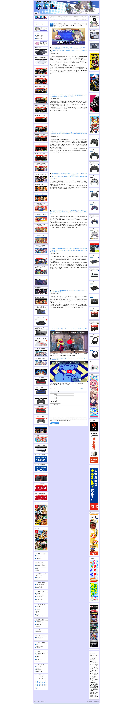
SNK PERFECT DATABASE (41, 567)
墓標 (37, 568)
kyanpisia (38, 609)
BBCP (95, 655)
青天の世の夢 (38, 601)
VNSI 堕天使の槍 (39, 637)
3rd (91, 654)
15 (44, 682)
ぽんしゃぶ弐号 (39, 596)
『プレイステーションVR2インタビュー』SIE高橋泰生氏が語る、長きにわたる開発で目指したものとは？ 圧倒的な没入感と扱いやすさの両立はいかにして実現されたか (68, 212)
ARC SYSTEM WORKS (40, 653)
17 (36, 684)
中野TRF (92, 681)
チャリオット (93, 672)
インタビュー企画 (39, 35)
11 (37, 682)
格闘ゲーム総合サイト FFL (41, 701)
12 (39, 682)
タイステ (94, 671)
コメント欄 (55, 404)
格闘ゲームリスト (39, 24)
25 (37, 685)
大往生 (37, 614)
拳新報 (37, 570)
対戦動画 (95, 686)
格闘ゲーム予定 (39, 36)
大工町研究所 (38, 558)
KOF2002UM (93, 659)
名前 (55, 394)
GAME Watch (38, 666)
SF (96, 661)
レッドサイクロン (39, 599)
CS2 (91, 657)
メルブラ (92, 679)
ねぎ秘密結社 (38, 638)
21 (42, 684)
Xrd (90, 662)
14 (42, 682)
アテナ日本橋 (94, 664)
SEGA (37, 657)
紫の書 (37, 578)
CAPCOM (38, 654)
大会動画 (94, 685)
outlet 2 (37, 644)
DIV (37, 608)
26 (39, 685)
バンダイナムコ (39, 659)
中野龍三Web (38, 624)
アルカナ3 (94, 665)
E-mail (55, 397)
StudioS (37, 611)
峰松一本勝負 (38, 577)
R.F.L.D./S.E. (38, 631)
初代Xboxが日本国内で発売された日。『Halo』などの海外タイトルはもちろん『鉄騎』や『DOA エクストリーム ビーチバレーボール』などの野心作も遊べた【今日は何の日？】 (68, 250)
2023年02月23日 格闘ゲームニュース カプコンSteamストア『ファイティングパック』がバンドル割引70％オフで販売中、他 (77, 18)
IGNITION (94, 657)
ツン (37, 597)
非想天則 (95, 693)
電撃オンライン (39, 671)
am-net (37, 555)
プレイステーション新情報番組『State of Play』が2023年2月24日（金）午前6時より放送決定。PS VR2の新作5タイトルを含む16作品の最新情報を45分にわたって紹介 (68, 133)
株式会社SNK (38, 660)
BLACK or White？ (39, 575)
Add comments (83, 388)
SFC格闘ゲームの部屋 (40, 565)
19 (39, 684)
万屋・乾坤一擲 (39, 586)
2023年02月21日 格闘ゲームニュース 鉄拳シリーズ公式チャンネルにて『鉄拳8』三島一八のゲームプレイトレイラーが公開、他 (59, 18)
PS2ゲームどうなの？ (40, 564)
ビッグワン (94, 676)
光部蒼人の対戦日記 (40, 587)
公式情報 (60, 26)
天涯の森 (38, 626)
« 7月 (37, 688)
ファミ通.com (38, 669)
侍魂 (94, 682)
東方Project (92, 687)
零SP (94, 692)
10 (36, 682)
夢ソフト (38, 612)
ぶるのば (38, 647)
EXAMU (37, 656)
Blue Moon (38, 593)
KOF (94, 658)
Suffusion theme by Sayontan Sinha (93, 701)
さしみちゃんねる (39, 646)
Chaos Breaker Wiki (40, 594)
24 (36, 685)
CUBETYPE (38, 606)
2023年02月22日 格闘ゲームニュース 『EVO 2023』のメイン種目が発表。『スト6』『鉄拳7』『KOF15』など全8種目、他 (70, 24)
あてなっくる (38, 556)
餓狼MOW (92, 695)
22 (44, 684)
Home (36, 13)
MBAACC (92, 661)
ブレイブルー (94, 677)
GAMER (37, 668)
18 (37, 684)
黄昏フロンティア (39, 615)
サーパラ (96, 668)
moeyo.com (38, 621)
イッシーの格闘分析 (40, 584)
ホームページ (53, 401)
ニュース (57, 26)
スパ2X (92, 670)
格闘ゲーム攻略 (39, 38)
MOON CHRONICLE (40, 623)
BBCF (92, 655)
